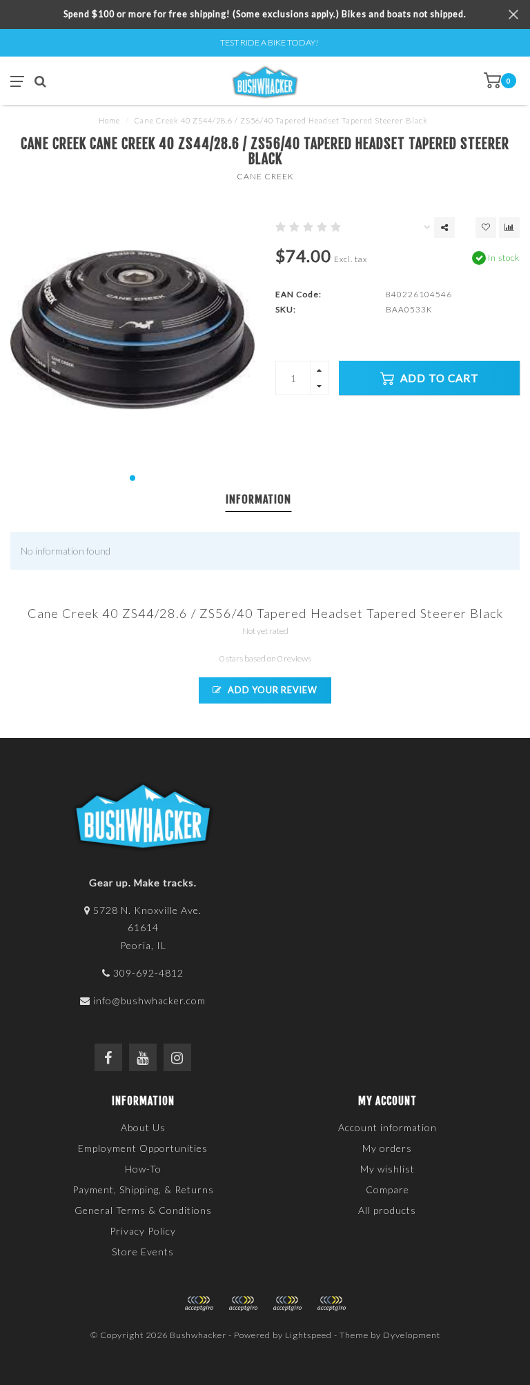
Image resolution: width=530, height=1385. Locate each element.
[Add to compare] (509, 227)
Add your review (271, 690)
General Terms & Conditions (143, 1210)
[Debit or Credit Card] (198, 1303)
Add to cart (438, 378)
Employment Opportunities (143, 1148)
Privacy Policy (143, 1231)
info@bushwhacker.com (149, 1000)
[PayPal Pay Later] (287, 1303)
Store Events (143, 1251)
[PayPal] (243, 1303)
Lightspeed (308, 1335)
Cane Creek (265, 176)
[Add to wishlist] (485, 227)
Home (109, 120)
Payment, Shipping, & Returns (143, 1189)
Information (258, 499)
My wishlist (387, 1169)
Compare (387, 1189)
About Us (143, 1127)
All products (387, 1210)
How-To (143, 1169)
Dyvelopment (411, 1335)
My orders (387, 1148)
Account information (387, 1127)
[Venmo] (331, 1303)
